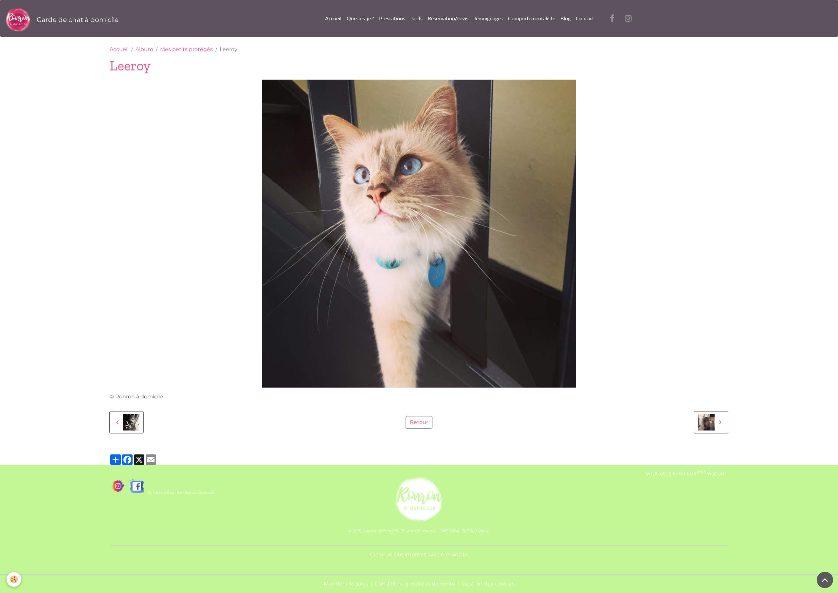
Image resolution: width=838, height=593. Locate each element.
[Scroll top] (825, 580)
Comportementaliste (531, 18)
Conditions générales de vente (415, 584)
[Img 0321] (419, 497)
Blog (565, 18)
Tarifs (416, 18)
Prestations (392, 18)
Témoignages (488, 18)
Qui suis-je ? (360, 18)
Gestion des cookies (488, 584)
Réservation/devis (448, 18)
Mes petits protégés (186, 49)
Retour (419, 422)
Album (144, 49)
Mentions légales (346, 584)
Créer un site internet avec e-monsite (419, 554)
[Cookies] (14, 579)
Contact (585, 18)
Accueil (333, 18)
